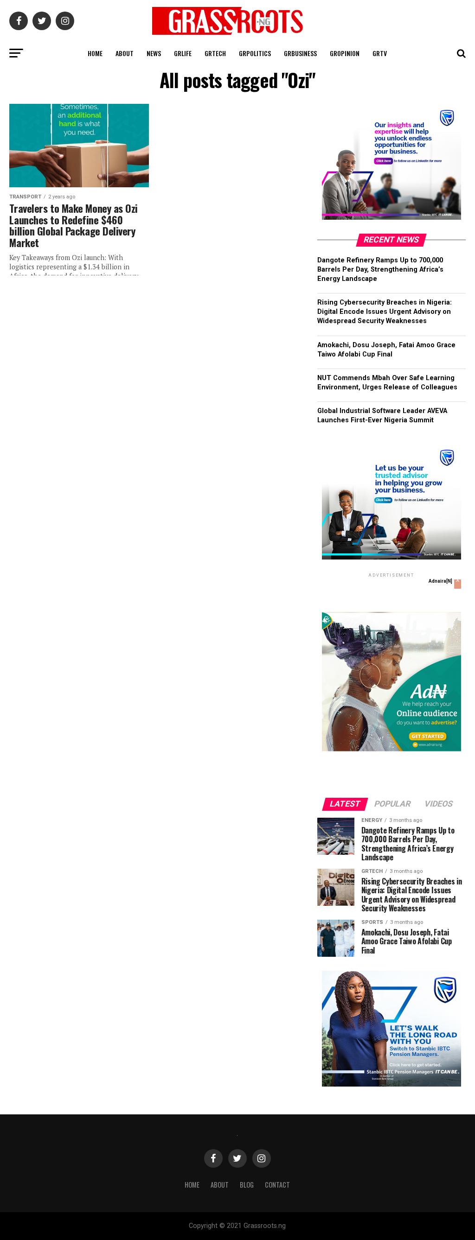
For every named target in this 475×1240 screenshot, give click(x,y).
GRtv (379, 53)
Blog (247, 1184)
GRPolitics (255, 53)
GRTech (215, 53)
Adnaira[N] (440, 581)
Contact (277, 1184)
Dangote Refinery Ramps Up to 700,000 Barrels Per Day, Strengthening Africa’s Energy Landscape (380, 269)
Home (95, 53)
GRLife (183, 53)
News (154, 53)
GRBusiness (300, 53)
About (125, 53)
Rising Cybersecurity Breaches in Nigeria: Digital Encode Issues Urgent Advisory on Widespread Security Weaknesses (384, 312)
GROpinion (344, 53)
